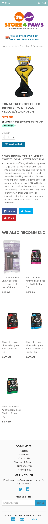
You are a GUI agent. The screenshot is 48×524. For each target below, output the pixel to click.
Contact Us (24, 458)
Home (4, 46)
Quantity (6, 133)
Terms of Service (24, 466)
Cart (43, 3)
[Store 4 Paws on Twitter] (21, 490)
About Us (24, 454)
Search (24, 451)
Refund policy (24, 470)
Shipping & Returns (24, 462)
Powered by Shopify (32, 515)
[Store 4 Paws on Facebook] (27, 490)
